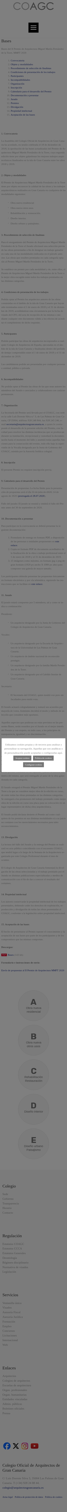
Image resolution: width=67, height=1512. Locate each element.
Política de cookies (43, 758)
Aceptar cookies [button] (22, 758)
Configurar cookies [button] (33, 765)
